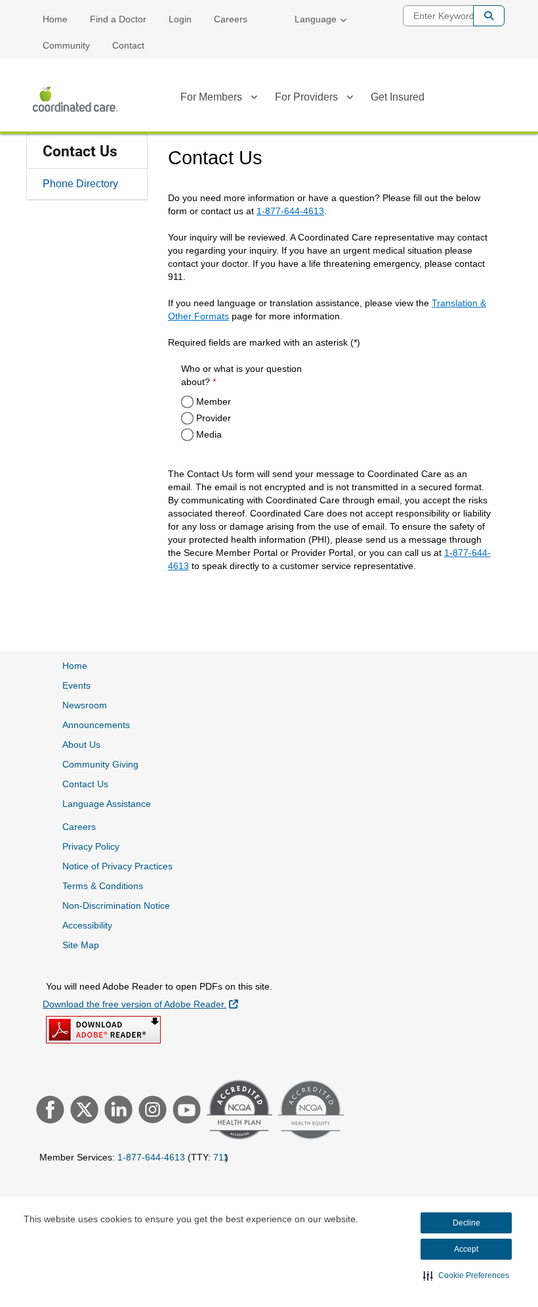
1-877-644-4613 (290, 211)
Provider (213, 418)
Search (489, 15)
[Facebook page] (49, 1111)
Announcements (96, 725)
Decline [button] (466, 1222)
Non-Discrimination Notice (116, 905)
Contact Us (80, 151)
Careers (230, 19)
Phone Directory (80, 183)
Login (180, 19)
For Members (211, 97)
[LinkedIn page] (117, 1111)
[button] (466, 1275)
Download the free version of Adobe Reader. (140, 1003)
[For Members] (254, 99)
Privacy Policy (90, 846)
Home (55, 19)
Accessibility (87, 925)
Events (76, 685)
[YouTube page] (185, 1111)
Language (316, 19)
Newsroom (84, 705)
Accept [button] (466, 1249)
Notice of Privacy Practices (117, 866)
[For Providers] (350, 99)
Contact (128, 45)
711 (220, 1157)
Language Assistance (106, 803)
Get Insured (397, 97)
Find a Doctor (118, 19)
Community (66, 45)
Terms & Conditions (102, 886)
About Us (81, 744)
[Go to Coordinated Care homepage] (75, 99)
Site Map (80, 945)
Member (213, 401)
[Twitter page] (83, 1111)
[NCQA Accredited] (238, 1111)
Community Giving (100, 764)
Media (209, 434)
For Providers (306, 97)
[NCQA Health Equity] (309, 1111)
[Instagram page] (151, 1111)
